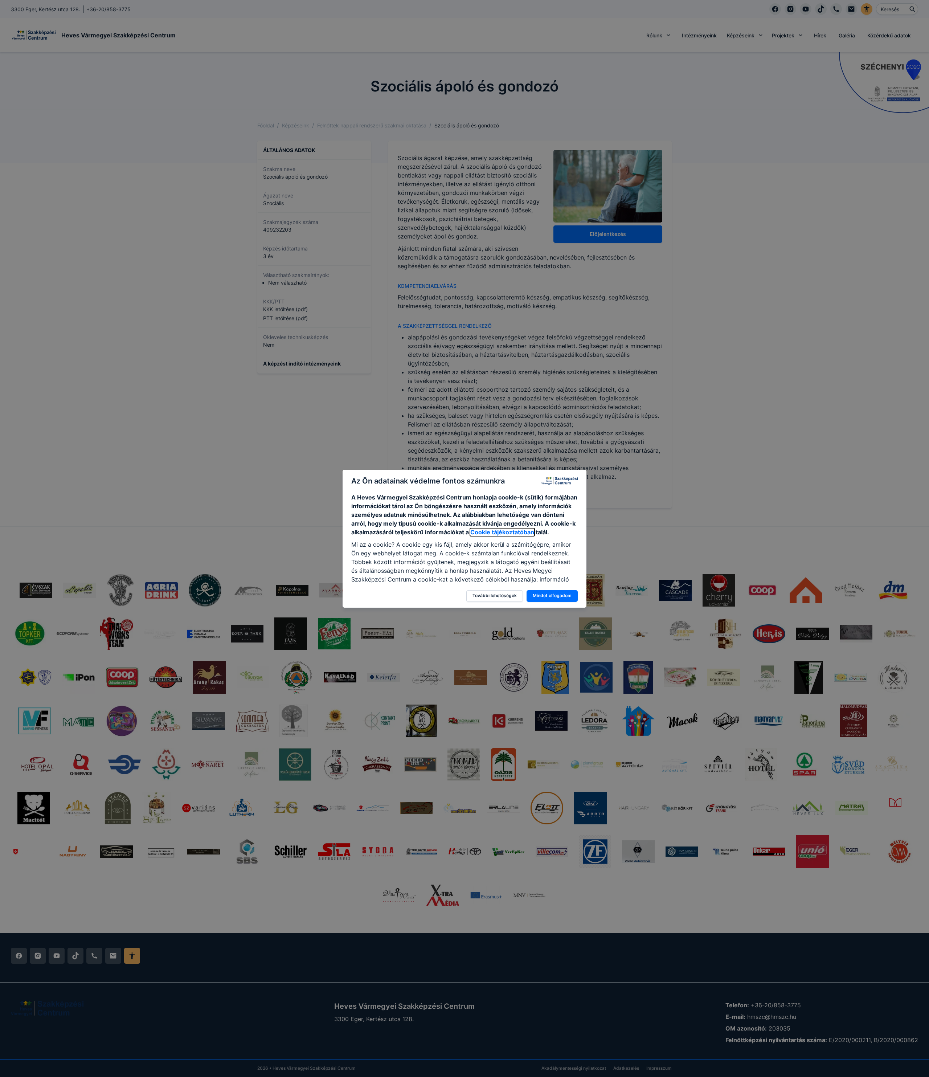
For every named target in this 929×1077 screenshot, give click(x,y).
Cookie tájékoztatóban (502, 532)
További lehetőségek (494, 595)
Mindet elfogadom (552, 595)
